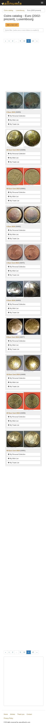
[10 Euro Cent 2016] (15, 363)
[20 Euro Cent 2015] (15, 138)
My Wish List (13, 120)
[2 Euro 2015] (15, 101)
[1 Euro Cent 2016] (15, 252)
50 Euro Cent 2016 (13, 450)
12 (33, 41)
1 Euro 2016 (11, 226)
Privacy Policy (8, 718)
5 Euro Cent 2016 (13, 337)
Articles (12, 714)
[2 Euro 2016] (15, 289)
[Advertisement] (23, 68)
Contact (29, 714)
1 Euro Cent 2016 (13, 263)
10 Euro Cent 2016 (13, 374)
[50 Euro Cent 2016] (15, 439)
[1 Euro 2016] (15, 215)
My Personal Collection (17, 116)
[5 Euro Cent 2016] (15, 326)
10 (24, 41)
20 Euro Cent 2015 (13, 150)
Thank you (20, 714)
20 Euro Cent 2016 (13, 413)
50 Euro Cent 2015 (13, 188)
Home (6, 714)
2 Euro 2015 (11, 112)
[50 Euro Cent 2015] (15, 177)
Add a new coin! (12, 25)
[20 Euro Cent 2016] (15, 401)
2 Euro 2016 (11, 300)
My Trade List (14, 124)
